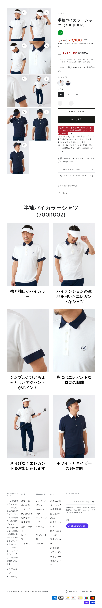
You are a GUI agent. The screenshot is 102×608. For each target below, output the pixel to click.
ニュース (25, 543)
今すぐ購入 (76, 119)
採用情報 (25, 522)
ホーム (60, 13)
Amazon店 (13, 576)
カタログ (25, 509)
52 (77, 95)
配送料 (67, 43)
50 (69, 95)
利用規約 (54, 547)
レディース (41, 500)
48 (61, 95)
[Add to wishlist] (60, 33)
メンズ (39, 505)
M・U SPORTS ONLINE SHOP (23, 591)
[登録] (93, 501)
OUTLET (39, 543)
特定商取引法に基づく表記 (55, 514)
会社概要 (25, 505)
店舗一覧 (25, 500)
